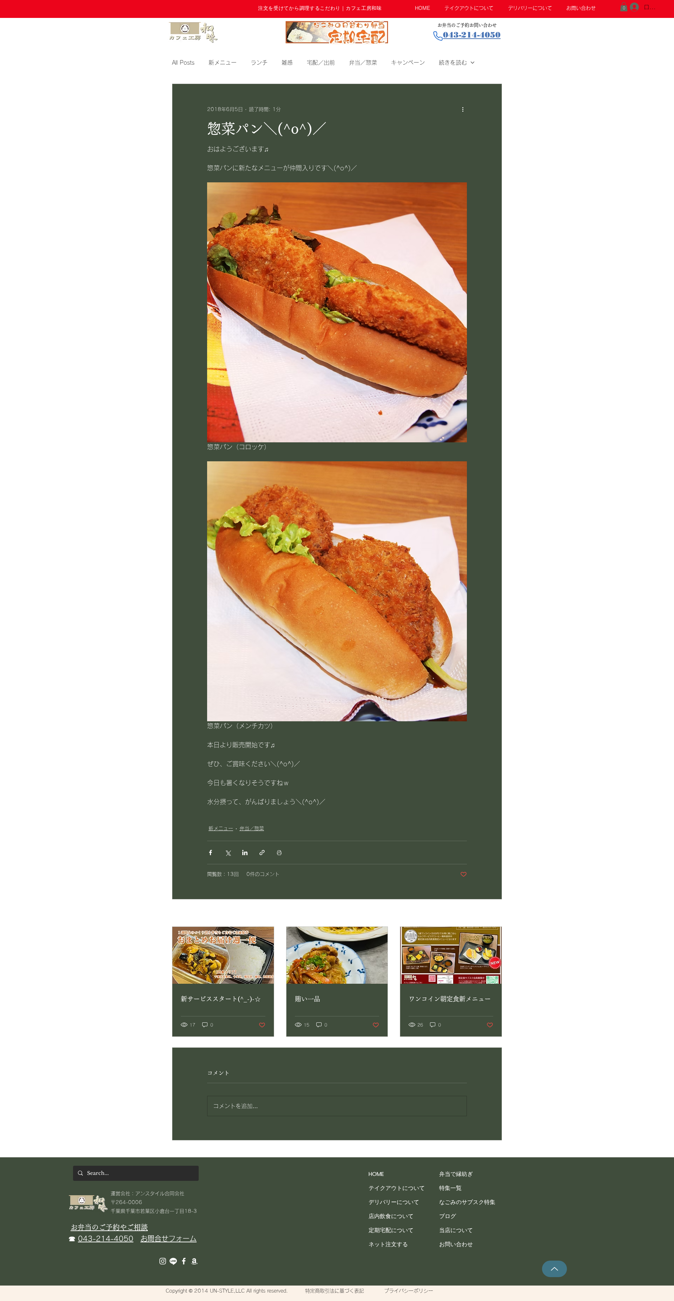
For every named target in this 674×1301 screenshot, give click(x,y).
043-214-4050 (105, 1238)
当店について (456, 1230)
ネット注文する (388, 1244)
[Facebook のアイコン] (183, 1261)
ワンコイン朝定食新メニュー (450, 999)
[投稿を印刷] (279, 852)
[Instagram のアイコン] (162, 1261)
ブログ (447, 1216)
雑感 (287, 62)
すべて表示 (489, 913)
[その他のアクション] (462, 109)
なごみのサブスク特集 (467, 1202)
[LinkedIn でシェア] (245, 852)
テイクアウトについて (397, 1188)
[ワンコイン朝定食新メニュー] (451, 955)
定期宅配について (391, 1230)
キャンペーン (408, 62)
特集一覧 (450, 1188)
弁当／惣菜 (363, 62)
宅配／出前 (321, 62)
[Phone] (437, 36)
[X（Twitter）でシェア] (227, 852)
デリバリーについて (394, 1202)
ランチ (259, 62)
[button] (624, 6)
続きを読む (453, 62)
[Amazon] (194, 1261)
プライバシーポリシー (408, 1290)
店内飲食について (391, 1216)
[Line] (173, 1261)
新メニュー (223, 62)
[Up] (554, 1269)
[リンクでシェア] (262, 852)
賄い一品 (307, 999)
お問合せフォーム (168, 1238)
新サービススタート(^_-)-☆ (221, 999)
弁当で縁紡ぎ (456, 1174)
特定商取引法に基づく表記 (334, 1290)
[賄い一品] (337, 955)
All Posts (183, 62)
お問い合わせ (456, 1244)
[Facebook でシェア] (210, 852)
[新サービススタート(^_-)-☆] (223, 955)
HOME (376, 1174)
